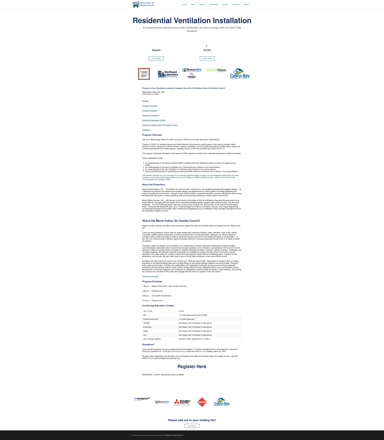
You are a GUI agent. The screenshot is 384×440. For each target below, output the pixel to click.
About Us (202, 4)
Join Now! (192, 426)
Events (184, 4)
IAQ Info (225, 4)
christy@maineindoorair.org (173, 351)
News (193, 4)
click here (156, 58)
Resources (236, 4)
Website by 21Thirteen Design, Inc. (174, 435)
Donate (246, 4)
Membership (214, 4)
